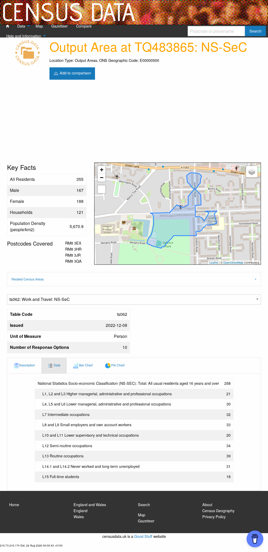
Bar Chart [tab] (85, 365)
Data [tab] (56, 365)
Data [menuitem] (21, 26)
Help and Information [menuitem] (23, 36)
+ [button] (101, 169)
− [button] (101, 177)
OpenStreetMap (233, 262)
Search (144, 504)
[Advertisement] (134, 123)
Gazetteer (146, 520)
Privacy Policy (214, 516)
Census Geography (218, 510)
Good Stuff (143, 536)
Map (141, 514)
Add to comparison (75, 72)
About (207, 504)
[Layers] (252, 171)
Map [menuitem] (39, 26)
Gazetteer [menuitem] (59, 26)
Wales (79, 516)
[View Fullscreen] (101, 189)
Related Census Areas (28, 279)
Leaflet (213, 262)
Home (14, 504)
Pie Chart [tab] (117, 365)
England (80, 510)
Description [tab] (27, 365)
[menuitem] (7, 26)
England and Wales (90, 504)
